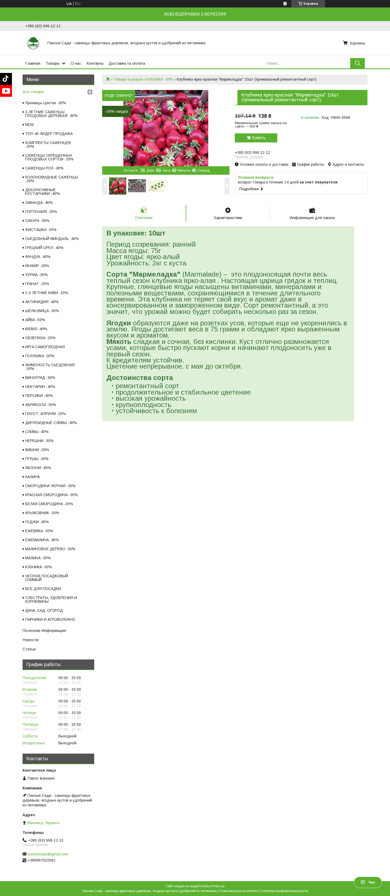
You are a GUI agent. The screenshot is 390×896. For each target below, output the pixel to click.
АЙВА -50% (35, 320)
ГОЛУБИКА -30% (39, 356)
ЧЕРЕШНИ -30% (39, 441)
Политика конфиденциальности (284, 891)
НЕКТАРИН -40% (40, 386)
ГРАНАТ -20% (37, 284)
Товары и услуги (128, 79)
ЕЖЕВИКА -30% (39, 531)
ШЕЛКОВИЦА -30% (42, 311)
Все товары (33, 91)
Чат (372, 882)
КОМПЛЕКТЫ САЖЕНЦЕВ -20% (48, 144)
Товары (52, 63)
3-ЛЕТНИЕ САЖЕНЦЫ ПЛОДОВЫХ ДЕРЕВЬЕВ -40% (51, 114)
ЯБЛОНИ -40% (38, 468)
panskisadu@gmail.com (48, 854)
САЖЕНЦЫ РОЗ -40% (44, 168)
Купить (259, 138)
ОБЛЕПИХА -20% (40, 338)
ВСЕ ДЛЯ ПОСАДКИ (43, 589)
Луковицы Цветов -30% (45, 103)
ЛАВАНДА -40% (39, 202)
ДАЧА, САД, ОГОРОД (44, 610)
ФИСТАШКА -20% (41, 230)
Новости (30, 639)
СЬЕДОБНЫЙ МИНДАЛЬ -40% (52, 239)
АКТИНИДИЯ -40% (42, 302)
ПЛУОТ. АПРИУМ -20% (45, 414)
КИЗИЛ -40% (36, 329)
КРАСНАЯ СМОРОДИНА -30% (51, 495)
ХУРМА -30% (36, 275)
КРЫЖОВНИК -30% (42, 513)
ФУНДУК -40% (37, 257)
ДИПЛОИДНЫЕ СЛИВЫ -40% (51, 423)
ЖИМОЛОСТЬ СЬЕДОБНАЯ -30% (50, 367)
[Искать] (357, 63)
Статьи (29, 649)
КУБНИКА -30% (159, 79)
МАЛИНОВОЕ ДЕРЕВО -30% (50, 549)
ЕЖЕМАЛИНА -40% (42, 540)
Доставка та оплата (127, 63)
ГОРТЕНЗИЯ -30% (41, 211)
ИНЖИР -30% (37, 266)
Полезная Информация (44, 630)
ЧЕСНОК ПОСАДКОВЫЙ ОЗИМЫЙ (46, 578)
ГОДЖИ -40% (37, 522)
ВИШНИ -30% (37, 450)
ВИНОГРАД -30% (40, 377)
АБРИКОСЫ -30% (40, 405)
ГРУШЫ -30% (37, 459)
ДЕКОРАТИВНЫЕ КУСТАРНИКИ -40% (42, 192)
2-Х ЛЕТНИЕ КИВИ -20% (46, 293)
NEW (29, 125)
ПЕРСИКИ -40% (39, 396)
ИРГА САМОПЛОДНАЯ (45, 347)
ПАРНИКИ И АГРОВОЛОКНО (50, 619)
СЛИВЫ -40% (37, 432)
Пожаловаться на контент (238, 891)
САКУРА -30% (37, 220)
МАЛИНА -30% (38, 558)
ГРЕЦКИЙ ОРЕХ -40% (44, 248)
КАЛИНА (32, 477)
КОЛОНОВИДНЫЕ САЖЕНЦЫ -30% (51, 179)
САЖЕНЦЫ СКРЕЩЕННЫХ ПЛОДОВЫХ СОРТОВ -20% (49, 157)
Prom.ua (218, 886)
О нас (76, 63)
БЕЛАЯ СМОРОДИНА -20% (49, 504)
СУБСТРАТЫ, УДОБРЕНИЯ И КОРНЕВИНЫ (51, 600)
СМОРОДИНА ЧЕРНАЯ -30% (50, 486)
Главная (32, 63)
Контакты (94, 63)
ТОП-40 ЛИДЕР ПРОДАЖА (49, 134)
